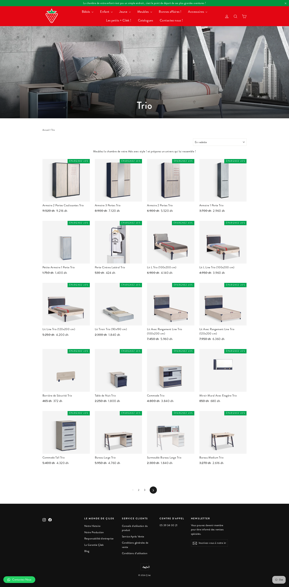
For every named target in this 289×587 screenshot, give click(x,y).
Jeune (123, 11)
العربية (145, 567)
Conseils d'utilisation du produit (135, 528)
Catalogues (145, 20)
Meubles (143, 11)
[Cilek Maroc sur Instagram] (44, 519)
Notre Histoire (92, 526)
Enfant (105, 11)
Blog (86, 551)
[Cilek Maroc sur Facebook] (50, 519)
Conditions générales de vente (135, 545)
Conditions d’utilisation (134, 553)
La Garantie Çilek (94, 545)
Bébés (86, 11)
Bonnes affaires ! (170, 11)
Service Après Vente (133, 536)
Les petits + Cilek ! (118, 20)
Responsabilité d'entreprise (98, 538)
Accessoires (196, 11)
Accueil (46, 130)
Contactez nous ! (171, 20)
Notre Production (94, 532)
